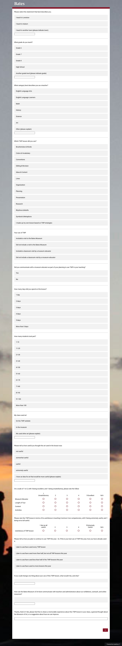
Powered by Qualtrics (113, 644)
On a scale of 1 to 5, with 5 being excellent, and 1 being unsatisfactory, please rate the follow (46, 489)
